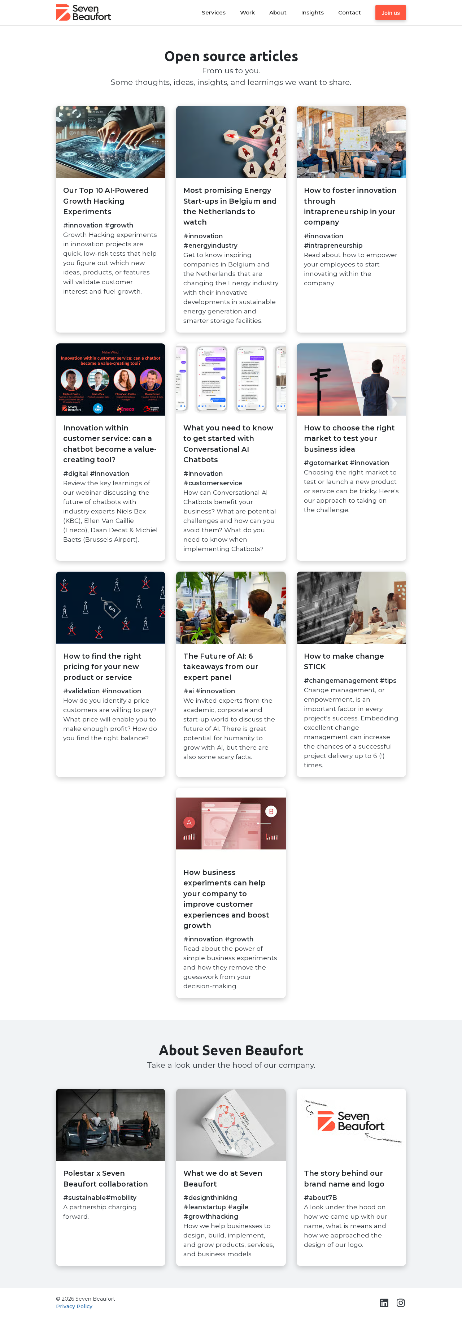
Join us (391, 12)
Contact (349, 12)
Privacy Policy (74, 1306)
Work (247, 12)
